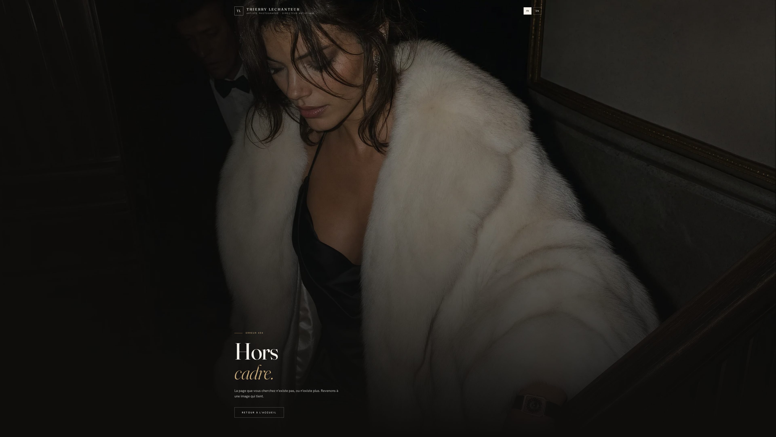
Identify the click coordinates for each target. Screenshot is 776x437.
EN (537, 10)
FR (527, 10)
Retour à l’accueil (259, 412)
